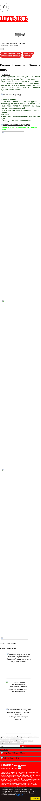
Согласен (35, 798)
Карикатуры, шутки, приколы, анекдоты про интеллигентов (19, 689)
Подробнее (19, 795)
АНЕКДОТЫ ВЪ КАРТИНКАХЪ (11, 53)
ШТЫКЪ (14, 18)
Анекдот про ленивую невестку (18, 717)
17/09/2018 (6, 75)
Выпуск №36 (20, 34)
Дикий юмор (28, 53)
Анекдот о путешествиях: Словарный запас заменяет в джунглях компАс (18, 659)
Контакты (27, 56)
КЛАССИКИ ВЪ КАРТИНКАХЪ (11, 56)
